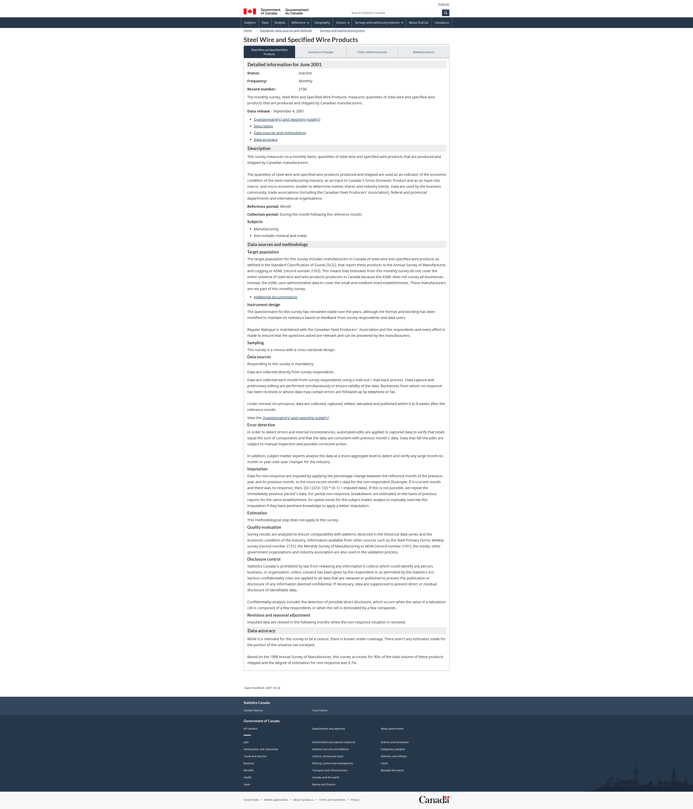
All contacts (251, 728)
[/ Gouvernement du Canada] (276, 12)
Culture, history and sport (327, 756)
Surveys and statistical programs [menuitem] (377, 23)
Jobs (246, 742)
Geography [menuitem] (322, 23)
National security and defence (330, 749)
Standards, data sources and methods (286, 30)
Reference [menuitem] (299, 23)
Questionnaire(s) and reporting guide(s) (287, 119)
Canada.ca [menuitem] (442, 23)
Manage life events (392, 770)
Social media (251, 799)
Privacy (355, 799)
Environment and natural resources (333, 742)
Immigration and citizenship (261, 749)
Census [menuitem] (341, 23)
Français (443, 4)
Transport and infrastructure (329, 770)
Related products (423, 52)
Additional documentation (275, 297)
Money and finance (323, 784)
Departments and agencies (328, 728)
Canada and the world (325, 777)
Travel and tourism (255, 756)
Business (249, 763)
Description (263, 126)
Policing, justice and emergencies (332, 763)
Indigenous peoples (393, 749)
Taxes (247, 784)
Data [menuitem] (265, 23)
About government (392, 728)
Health (248, 777)
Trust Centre (319, 710)
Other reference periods (372, 52)
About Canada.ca (303, 799)
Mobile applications (276, 799)
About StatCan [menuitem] (419, 23)
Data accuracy (265, 139)
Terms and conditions (332, 799)
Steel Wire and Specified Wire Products (269, 52)
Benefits (249, 770)
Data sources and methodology (280, 132)
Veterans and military (394, 756)
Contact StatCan (253, 710)
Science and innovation (395, 742)
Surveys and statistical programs (342, 30)
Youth (384, 763)
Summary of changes (321, 52)
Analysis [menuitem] (280, 23)
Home (248, 30)
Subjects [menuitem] (250, 23)
